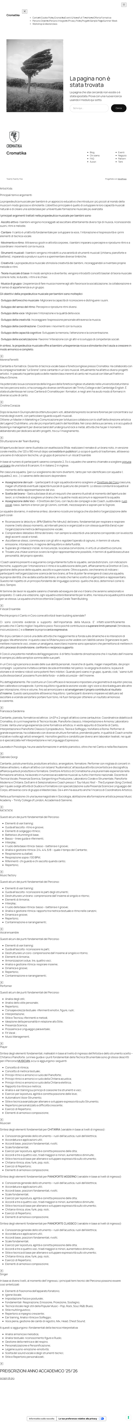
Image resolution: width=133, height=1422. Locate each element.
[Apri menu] (124, 5)
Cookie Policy (47, 17)
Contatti (36, 17)
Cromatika (13, 15)
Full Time (83, 17)
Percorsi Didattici (40, 20)
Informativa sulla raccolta (41, 1418)
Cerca (119, 108)
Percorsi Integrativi (58, 20)
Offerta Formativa (102, 17)
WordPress (122, 179)
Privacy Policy (75, 20)
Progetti (86, 20)
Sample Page (96, 20)
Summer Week (110, 20)
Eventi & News (72, 17)
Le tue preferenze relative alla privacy (78, 1418)
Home (91, 17)
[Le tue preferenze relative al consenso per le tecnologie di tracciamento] (128, 1417)
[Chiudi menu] (24, 11)
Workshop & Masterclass (44, 23)
